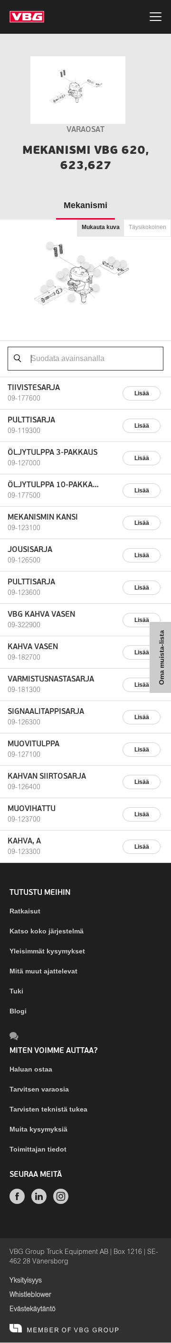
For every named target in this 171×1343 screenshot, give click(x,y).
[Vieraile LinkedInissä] (39, 1201)
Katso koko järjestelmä (47, 931)
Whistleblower (30, 1295)
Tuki (16, 991)
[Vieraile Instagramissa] (60, 1201)
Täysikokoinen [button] (147, 227)
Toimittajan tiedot (38, 1149)
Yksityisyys (26, 1280)
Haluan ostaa (31, 1069)
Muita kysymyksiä (38, 1129)
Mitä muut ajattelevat (43, 971)
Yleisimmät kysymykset (47, 951)
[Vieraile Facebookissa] (17, 1201)
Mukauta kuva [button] (101, 227)
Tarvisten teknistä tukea (48, 1109)
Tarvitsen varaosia (39, 1089)
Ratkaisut (25, 911)
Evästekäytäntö (33, 1309)
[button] (95, 287)
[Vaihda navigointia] (155, 18)
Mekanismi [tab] (85, 205)
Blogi (18, 1011)
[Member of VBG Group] (64, 1328)
